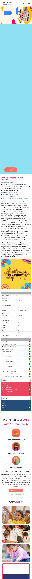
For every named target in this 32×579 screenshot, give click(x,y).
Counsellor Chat (11, 169)
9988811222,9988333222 (9, 192)
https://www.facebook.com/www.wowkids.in (15, 198)
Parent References (16, 494)
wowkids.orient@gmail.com (10, 194)
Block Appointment (16, 490)
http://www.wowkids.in (9, 196)
